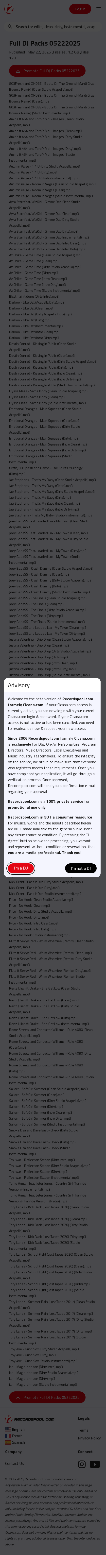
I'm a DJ (21, 868)
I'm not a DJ (81, 868)
